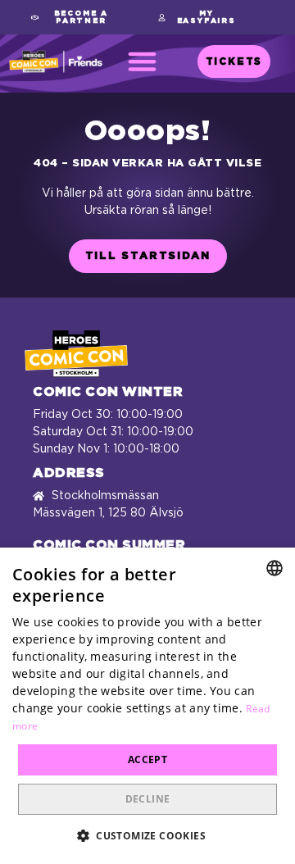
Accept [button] (147, 759)
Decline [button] (147, 799)
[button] (74, 17)
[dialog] (147, 706)
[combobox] (274, 568)
